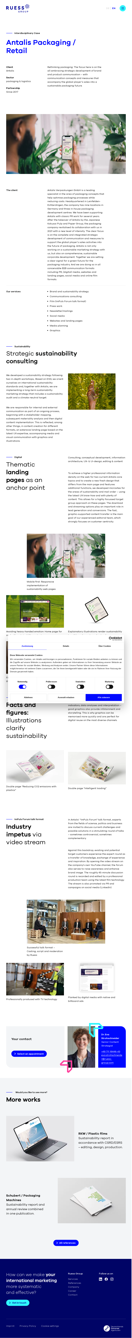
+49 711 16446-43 (110, 1051)
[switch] (51, 687)
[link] (66, 1138)
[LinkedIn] (100, 1280)
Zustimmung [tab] (27, 646)
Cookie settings (50, 1326)
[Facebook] (106, 1280)
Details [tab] (66, 646)
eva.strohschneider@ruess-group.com (111, 1059)
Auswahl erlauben (66, 697)
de (108, 8)
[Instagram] (111, 1280)
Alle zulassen (104, 697)
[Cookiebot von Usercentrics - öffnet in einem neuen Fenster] (111, 639)
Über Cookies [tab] (104, 646)
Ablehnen (28, 697)
